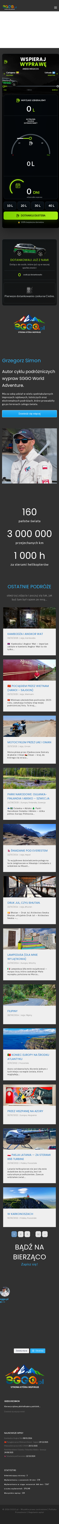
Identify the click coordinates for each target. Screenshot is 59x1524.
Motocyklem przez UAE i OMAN (29, 742)
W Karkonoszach (20, 1214)
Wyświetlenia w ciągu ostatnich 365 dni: (24, 1484)
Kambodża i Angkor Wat (25, 634)
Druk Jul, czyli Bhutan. (23, 903)
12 (38, 1234)
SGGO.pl (14, 1509)
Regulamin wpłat (36, 1512)
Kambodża (30, 638)
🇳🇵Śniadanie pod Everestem (27, 851)
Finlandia (33, 802)
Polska (24, 1163)
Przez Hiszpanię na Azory (25, 1111)
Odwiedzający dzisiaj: (15, 1475)
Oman (27, 746)
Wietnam (29, 694)
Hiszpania (32, 1115)
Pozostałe (24, 1063)
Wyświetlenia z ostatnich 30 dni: (20, 1480)
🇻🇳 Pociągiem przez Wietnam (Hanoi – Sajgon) (21, 1442)
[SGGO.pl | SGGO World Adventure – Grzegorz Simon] (9, 7)
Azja (22, 638)
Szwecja (42, 802)
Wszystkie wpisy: (13, 1493)
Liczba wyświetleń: (14, 1489)
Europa (24, 802)
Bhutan (28, 907)
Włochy (32, 963)
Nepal (27, 854)
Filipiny (12, 1011)
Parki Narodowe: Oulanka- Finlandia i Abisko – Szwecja (25, 1450)
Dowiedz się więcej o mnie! (14, 1411)
